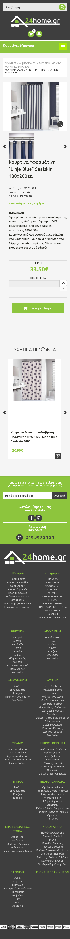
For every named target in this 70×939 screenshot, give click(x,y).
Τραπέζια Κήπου (52, 756)
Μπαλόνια (17, 885)
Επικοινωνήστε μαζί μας (17, 607)
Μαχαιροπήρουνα (52, 689)
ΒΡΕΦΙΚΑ (17, 631)
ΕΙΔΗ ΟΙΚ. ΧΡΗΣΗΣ (52, 781)
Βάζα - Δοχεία (52, 721)
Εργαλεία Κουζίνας (52, 703)
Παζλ (17, 899)
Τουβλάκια (17, 895)
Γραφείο (17, 798)
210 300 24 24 (40, 537)
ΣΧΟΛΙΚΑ (52, 819)
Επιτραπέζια (17, 892)
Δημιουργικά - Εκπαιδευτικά (17, 888)
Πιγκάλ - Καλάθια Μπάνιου (18, 759)
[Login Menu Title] (39, 34)
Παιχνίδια (18, 651)
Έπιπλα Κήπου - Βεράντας (52, 749)
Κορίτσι (17, 881)
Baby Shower (17, 669)
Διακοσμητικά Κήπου (52, 766)
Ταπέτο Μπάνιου (17, 752)
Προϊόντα (29, 63)
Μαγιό (52, 839)
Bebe (17, 902)
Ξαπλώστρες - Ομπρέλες (52, 773)
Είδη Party (52, 805)
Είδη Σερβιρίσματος (53, 710)
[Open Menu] (63, 46)
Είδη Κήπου (52, 759)
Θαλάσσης (52, 655)
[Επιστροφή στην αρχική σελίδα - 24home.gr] (35, 21)
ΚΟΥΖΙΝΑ (52, 680)
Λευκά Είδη (17, 644)
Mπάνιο (56, 63)
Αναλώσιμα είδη (52, 798)
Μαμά (17, 655)
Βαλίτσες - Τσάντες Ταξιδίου (52, 812)
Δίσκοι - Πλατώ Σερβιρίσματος (52, 717)
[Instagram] (38, 518)
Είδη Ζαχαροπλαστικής (52, 700)
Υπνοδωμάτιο (52, 637)
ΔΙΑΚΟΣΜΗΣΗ (17, 680)
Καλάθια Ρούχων (18, 763)
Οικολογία (52, 770)
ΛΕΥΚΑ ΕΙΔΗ (43, 63)
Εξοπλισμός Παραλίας (52, 853)
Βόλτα (17, 648)
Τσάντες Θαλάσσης (52, 846)
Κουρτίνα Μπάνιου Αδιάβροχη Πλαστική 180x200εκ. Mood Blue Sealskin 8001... (34, 437)
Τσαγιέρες (52, 714)
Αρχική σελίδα (13, 63)
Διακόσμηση (17, 840)
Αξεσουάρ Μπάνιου (17, 756)
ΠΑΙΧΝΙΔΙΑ (17, 872)
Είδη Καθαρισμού (52, 801)
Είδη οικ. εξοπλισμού (52, 794)
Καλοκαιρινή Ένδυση (52, 860)
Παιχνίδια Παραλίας (52, 843)
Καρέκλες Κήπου (52, 752)
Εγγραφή (59, 495)
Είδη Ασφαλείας (17, 658)
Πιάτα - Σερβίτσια (52, 686)
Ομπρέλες (52, 815)
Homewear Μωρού (17, 665)
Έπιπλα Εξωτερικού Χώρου (17, 851)
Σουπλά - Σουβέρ (52, 731)
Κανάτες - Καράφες (52, 728)
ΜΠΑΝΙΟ (17, 743)
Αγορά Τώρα (42, 308)
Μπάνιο (17, 641)
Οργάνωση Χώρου (52, 787)
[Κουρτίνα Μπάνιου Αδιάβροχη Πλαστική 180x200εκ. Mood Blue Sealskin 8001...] (34, 380)
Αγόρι (17, 878)
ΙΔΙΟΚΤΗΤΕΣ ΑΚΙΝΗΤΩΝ (52, 872)
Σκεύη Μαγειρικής (52, 724)
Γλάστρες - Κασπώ (53, 763)
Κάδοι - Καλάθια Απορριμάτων (52, 808)
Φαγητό (17, 637)
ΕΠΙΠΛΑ (17, 781)
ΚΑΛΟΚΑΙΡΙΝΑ (52, 826)
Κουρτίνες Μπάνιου (17, 66)
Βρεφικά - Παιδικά (52, 836)
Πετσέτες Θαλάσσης (52, 832)
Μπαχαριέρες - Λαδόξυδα (52, 707)
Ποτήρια (52, 693)
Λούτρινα (17, 906)
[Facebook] (31, 518)
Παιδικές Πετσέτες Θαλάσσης (52, 850)
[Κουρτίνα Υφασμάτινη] (35, 106)
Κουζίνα (52, 651)
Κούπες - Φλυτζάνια (52, 696)
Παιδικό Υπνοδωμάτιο (17, 696)
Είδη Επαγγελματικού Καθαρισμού (17, 846)
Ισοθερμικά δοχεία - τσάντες (52, 791)
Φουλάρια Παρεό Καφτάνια (52, 864)
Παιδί (52, 641)
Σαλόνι (52, 648)
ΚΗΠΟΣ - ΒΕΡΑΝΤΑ (52, 743)
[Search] (62, 7)
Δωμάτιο (18, 662)
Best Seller (17, 672)
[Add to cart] (58, 456)
